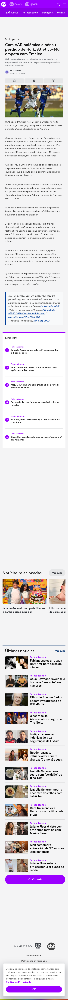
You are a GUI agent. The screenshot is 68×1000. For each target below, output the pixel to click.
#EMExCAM (14, 313)
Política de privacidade (34, 960)
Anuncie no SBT (34, 955)
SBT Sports (12, 39)
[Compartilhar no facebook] (34, 80)
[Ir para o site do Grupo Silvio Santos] (29, 946)
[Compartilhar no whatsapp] (14, 80)
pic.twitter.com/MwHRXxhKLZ (24, 317)
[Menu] (65, 4)
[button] (25, 599)
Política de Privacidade (18, 982)
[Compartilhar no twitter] (53, 80)
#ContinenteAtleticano (33, 313)
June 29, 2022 (41, 320)
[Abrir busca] (58, 4)
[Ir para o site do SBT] (51, 946)
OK (34, 989)
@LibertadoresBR (49, 306)
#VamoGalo (48, 309)
